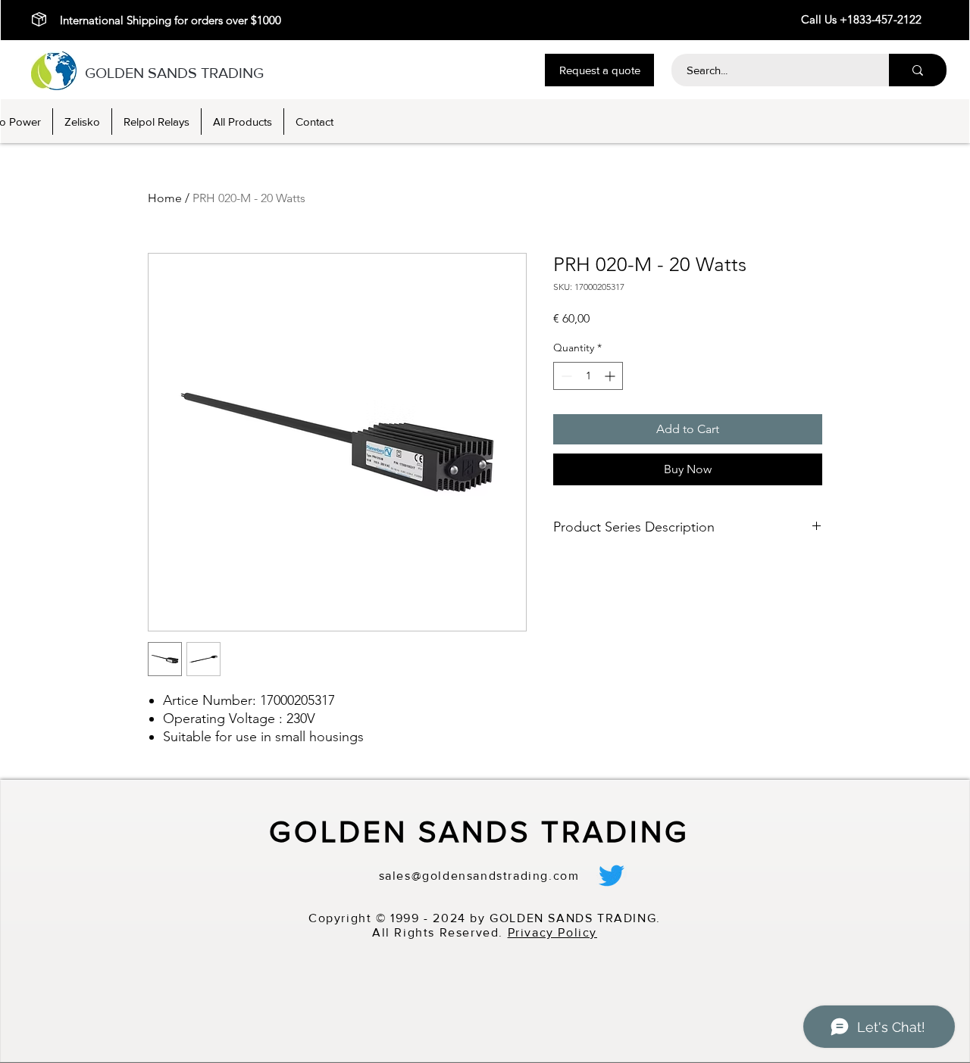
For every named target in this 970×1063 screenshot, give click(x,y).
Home (165, 198)
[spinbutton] (588, 376)
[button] (599, 70)
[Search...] (918, 70)
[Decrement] (564, 376)
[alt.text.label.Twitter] (611, 875)
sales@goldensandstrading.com (479, 875)
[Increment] (611, 376)
